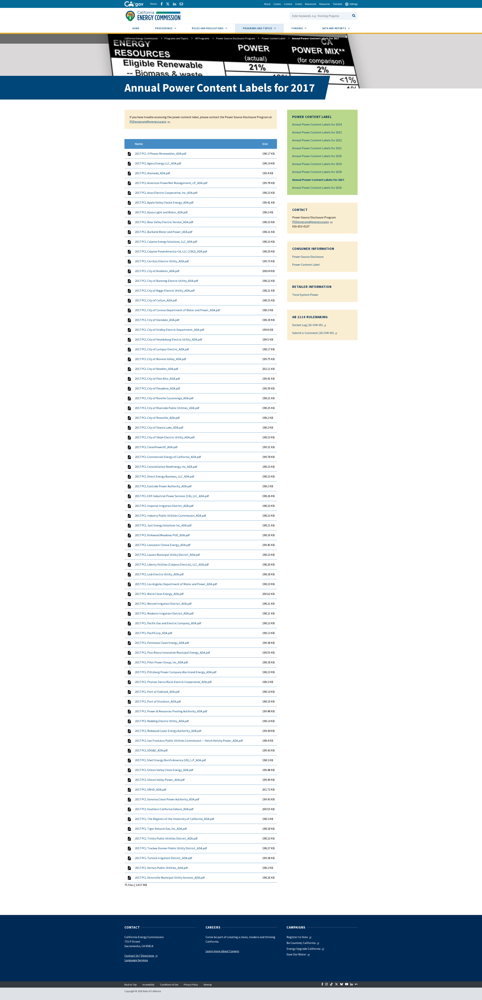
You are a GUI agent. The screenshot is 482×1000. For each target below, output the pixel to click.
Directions (147, 955)
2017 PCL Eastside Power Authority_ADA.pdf (163, 486)
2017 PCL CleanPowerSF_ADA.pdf (156, 447)
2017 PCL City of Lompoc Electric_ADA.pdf (162, 349)
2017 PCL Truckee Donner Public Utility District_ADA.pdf (171, 848)
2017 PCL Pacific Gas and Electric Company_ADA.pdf (168, 623)
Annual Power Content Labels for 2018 (317, 172)
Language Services (136, 960)
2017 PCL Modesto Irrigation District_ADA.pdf (164, 613)
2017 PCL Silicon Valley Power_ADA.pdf (160, 780)
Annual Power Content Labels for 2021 (317, 148)
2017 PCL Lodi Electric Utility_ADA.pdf (159, 574)
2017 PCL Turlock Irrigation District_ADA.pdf (163, 858)
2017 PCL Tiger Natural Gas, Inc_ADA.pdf (161, 828)
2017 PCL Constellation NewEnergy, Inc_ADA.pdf (166, 466)
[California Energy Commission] (157, 15)
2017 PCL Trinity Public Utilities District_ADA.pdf (166, 838)
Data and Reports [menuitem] (340, 28)
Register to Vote (297, 937)
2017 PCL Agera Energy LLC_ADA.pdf (158, 163)
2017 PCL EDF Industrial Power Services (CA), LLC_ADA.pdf (172, 496)
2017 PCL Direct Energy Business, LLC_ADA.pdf (164, 476)
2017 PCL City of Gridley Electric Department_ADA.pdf (169, 330)
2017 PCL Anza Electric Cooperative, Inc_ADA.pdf (166, 193)
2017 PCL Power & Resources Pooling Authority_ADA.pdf (171, 711)
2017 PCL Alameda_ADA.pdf (152, 173)
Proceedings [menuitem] (169, 28)
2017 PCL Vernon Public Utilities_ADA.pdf (161, 868)
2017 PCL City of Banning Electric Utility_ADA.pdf (166, 281)
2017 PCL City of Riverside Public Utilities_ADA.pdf (167, 408)
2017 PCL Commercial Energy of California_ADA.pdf (168, 457)
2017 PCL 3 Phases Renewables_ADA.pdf (160, 153)
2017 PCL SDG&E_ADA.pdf (151, 750)
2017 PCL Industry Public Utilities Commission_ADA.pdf (170, 515)
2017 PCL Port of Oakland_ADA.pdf (157, 692)
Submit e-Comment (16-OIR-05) (313, 333)
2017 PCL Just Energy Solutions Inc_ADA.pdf (163, 525)
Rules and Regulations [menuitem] (213, 28)
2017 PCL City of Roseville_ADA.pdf (157, 418)
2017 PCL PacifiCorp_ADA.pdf (153, 633)
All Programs (202, 38)
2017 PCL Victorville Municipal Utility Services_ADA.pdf (170, 877)
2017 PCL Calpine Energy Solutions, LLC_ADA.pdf (166, 241)
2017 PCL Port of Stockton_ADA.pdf (158, 701)
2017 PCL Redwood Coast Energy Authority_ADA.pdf (168, 731)
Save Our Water (296, 954)
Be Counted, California (301, 943)
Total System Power (305, 295)
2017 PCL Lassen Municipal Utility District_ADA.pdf (167, 555)
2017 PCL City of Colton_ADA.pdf (156, 300)
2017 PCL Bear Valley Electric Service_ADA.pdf (164, 222)
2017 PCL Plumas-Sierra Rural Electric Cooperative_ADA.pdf (173, 682)
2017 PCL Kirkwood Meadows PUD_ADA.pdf (162, 535)
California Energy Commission (141, 38)
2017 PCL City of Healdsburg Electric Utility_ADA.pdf (168, 339)
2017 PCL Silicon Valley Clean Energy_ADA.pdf (164, 770)
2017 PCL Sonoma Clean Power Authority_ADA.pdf (167, 799)
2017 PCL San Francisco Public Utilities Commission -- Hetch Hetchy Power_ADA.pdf (189, 740)
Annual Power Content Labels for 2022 (317, 140)
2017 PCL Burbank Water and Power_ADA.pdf (163, 232)
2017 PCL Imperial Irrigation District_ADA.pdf (164, 506)
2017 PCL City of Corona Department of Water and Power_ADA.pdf (177, 310)
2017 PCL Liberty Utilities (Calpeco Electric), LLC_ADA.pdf (172, 564)
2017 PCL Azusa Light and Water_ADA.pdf (161, 212)
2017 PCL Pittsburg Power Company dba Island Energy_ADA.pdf (176, 672)
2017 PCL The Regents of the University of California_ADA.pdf (174, 819)
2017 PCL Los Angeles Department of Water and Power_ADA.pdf (176, 584)
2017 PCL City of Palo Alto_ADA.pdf (157, 378)
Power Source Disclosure (308, 257)
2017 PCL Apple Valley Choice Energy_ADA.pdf (164, 202)
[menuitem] (135, 29)
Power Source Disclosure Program (235, 38)
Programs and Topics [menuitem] (263, 28)
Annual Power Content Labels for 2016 (317, 187)
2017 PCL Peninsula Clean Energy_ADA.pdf (162, 643)
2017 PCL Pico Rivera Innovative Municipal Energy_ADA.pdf (172, 652)
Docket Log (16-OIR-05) (307, 325)
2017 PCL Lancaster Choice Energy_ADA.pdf (163, 545)
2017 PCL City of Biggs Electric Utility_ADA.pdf (165, 290)
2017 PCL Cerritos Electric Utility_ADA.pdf (162, 261)
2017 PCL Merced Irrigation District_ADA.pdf (163, 603)
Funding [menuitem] (303, 28)
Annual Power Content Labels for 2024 (317, 124)
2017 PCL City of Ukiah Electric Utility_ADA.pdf (165, 437)
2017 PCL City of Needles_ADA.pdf (156, 369)
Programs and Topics (176, 38)
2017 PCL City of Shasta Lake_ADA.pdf (159, 427)
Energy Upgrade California (303, 949)
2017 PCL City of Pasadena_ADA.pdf (157, 388)
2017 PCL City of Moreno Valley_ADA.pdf (160, 359)
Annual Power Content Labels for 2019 (317, 164)
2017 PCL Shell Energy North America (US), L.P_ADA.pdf (170, 760)
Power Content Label (273, 38)
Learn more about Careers (222, 951)
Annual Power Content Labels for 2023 (317, 132)
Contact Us (131, 955)
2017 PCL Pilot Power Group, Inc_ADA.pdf (161, 662)
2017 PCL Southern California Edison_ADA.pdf (164, 809)
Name (140, 144)
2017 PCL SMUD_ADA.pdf (150, 789)
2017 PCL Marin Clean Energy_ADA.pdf (159, 594)
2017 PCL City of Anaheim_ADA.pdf (157, 271)
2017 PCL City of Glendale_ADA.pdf (157, 320)
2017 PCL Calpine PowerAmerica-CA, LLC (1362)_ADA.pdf (171, 251)
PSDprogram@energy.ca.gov (310, 222)
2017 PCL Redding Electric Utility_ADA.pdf (162, 721)
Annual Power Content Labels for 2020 (317, 156)
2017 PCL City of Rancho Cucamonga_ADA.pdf (164, 398)
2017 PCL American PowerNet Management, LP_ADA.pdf (171, 183)
